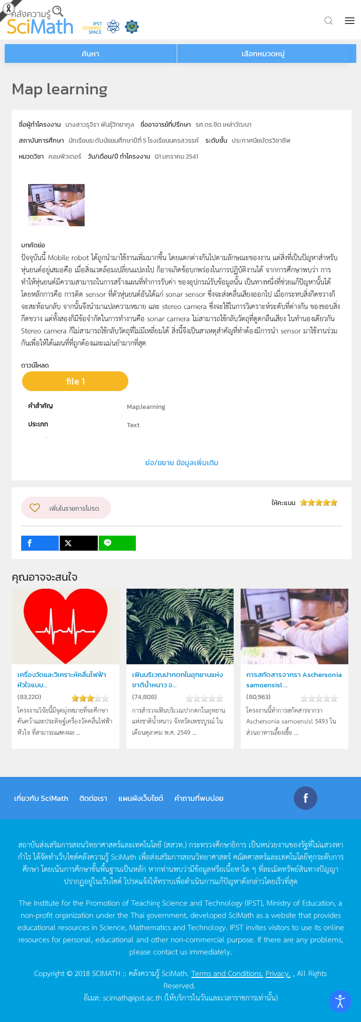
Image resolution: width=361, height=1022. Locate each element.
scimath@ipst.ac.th (132, 997)
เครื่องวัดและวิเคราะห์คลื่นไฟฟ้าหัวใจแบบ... (61, 679)
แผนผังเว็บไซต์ (140, 798)
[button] (350, 20)
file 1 (75, 381)
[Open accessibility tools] (340, 1001)
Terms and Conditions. (227, 973)
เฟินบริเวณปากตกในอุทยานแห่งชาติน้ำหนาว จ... (177, 679)
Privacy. (278, 973)
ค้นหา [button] (90, 53)
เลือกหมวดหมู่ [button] (263, 53)
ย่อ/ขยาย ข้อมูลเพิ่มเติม (182, 462)
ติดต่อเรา (93, 798)
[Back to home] (40, 20)
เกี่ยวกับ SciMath (41, 798)
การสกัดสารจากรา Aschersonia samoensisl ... (294, 679)
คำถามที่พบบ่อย (199, 798)
